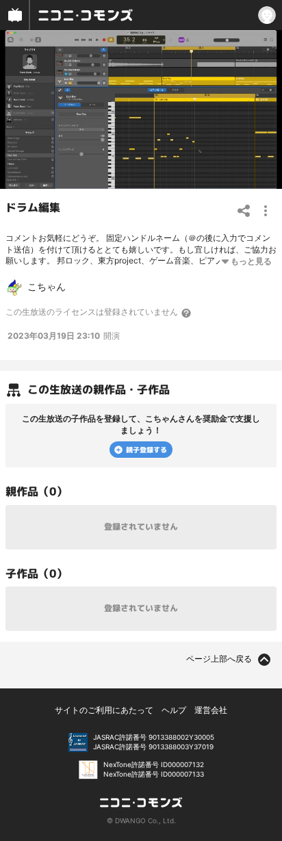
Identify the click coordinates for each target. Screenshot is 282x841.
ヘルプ (174, 710)
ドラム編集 (32, 207)
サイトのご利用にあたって (104, 710)
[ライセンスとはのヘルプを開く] (187, 313)
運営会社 (210, 710)
